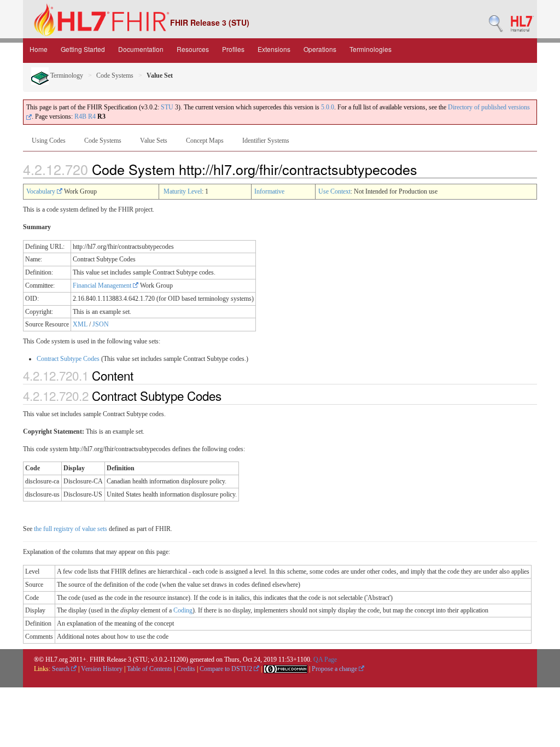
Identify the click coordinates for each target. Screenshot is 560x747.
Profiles (233, 49)
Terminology (66, 75)
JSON (100, 324)
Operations (320, 49)
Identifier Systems (265, 140)
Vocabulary (41, 191)
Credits (186, 669)
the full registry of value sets (70, 529)
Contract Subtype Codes (68, 359)
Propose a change (335, 669)
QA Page (325, 659)
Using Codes (49, 140)
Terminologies (370, 49)
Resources (193, 49)
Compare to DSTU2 (227, 669)
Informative (269, 191)
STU (167, 107)
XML (80, 324)
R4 (92, 116)
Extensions (274, 49)
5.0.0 (327, 107)
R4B (80, 116)
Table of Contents (149, 669)
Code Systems (114, 75)
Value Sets (153, 140)
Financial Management (103, 285)
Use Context (334, 191)
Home (39, 49)
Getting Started (83, 49)
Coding (182, 610)
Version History (101, 669)
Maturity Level (183, 191)
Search (61, 669)
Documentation (141, 49)
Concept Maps (205, 140)
